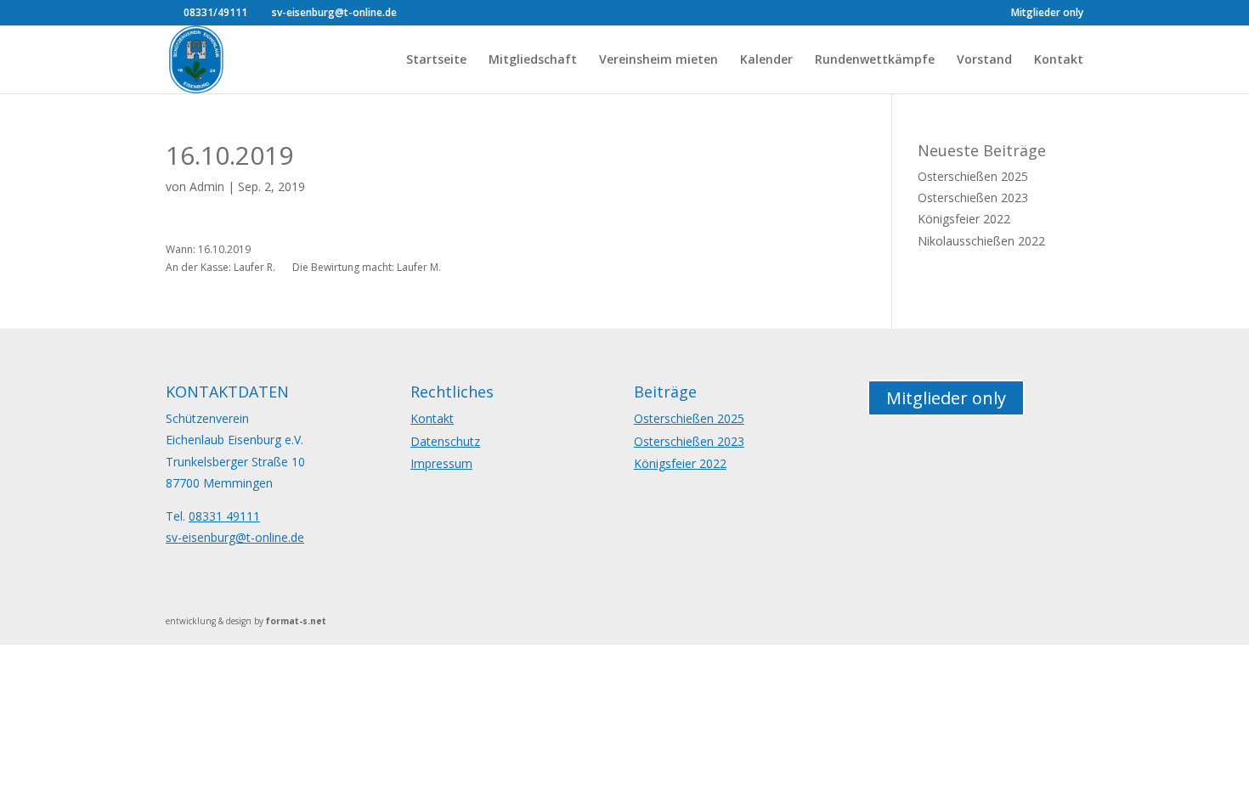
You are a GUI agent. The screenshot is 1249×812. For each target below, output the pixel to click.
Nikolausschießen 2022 (981, 241)
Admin (206, 186)
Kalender (766, 60)
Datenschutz (445, 441)
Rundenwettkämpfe (875, 60)
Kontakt (1058, 60)
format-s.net (296, 621)
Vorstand (984, 60)
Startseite (436, 60)
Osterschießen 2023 (973, 197)
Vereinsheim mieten (658, 60)
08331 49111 (224, 516)
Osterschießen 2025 (973, 176)
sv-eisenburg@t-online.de (235, 537)
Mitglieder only (1047, 14)
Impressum (441, 463)
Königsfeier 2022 (964, 219)
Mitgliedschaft (533, 60)
